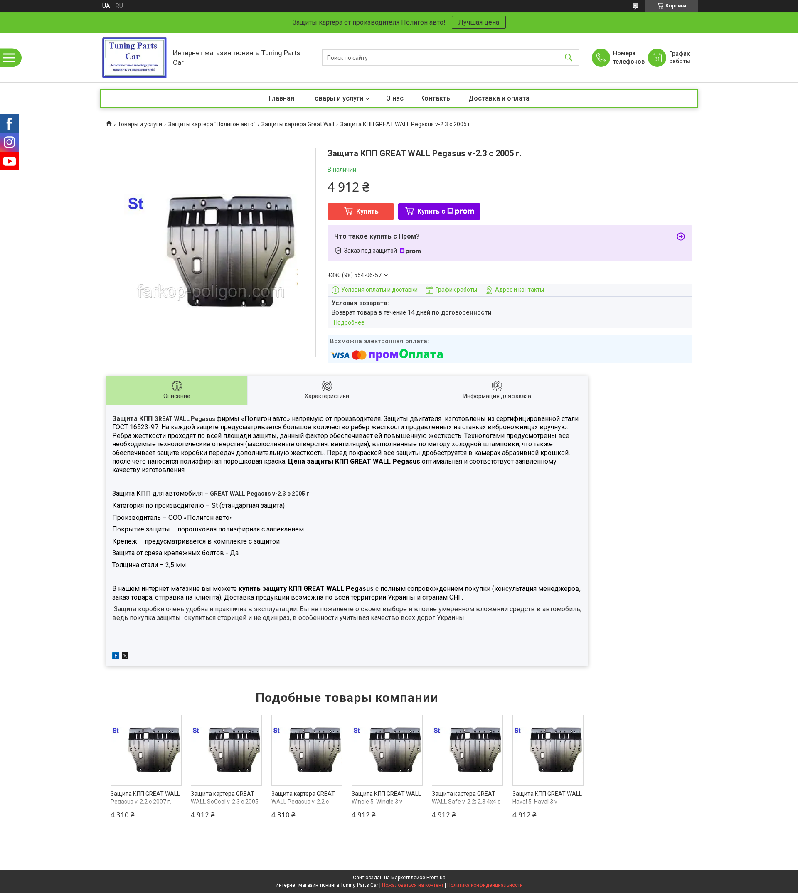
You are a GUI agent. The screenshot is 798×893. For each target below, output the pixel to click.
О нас (395, 98)
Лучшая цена (478, 22)
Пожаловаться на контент (412, 885)
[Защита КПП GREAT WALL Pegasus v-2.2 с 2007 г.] (146, 750)
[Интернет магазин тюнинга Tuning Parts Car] (134, 57)
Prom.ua (436, 878)
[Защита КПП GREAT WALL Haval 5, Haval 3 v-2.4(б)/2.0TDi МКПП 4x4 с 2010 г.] (548, 750)
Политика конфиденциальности (485, 885)
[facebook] (115, 657)
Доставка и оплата (499, 98)
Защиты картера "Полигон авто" (212, 124)
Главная (281, 98)
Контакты (436, 98)
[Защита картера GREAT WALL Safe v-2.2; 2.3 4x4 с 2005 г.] (467, 750)
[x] (125, 657)
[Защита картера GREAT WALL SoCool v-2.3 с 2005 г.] (226, 750)
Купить (367, 211)
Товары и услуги (337, 98)
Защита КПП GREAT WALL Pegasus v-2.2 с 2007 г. (145, 797)
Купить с (431, 211)
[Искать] (569, 57)
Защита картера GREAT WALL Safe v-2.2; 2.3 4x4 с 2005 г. (466, 801)
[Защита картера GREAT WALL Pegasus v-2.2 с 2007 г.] (306, 750)
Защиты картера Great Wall (297, 124)
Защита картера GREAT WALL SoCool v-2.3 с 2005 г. (225, 801)
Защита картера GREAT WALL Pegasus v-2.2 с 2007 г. (303, 801)
